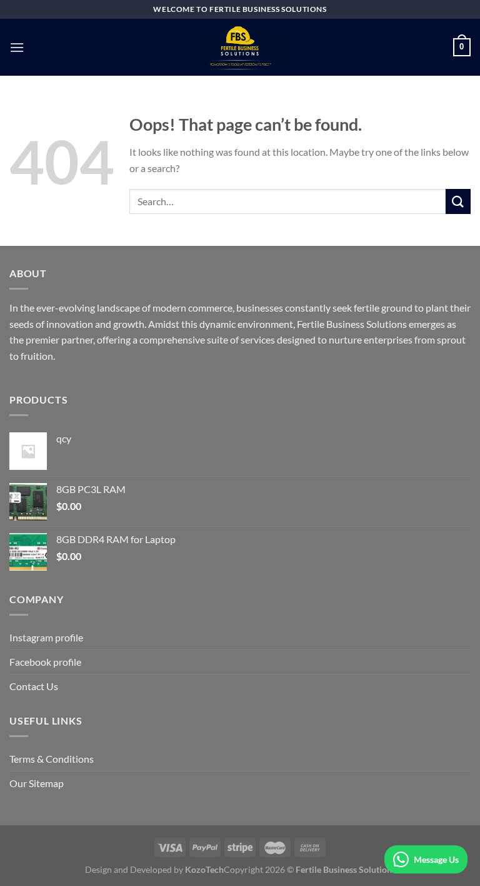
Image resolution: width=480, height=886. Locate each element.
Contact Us (33, 686)
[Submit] (458, 201)
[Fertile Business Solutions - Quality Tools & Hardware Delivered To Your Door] (240, 47)
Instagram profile (46, 637)
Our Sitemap (36, 783)
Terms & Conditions (51, 759)
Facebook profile (45, 662)
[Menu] (16, 47)
